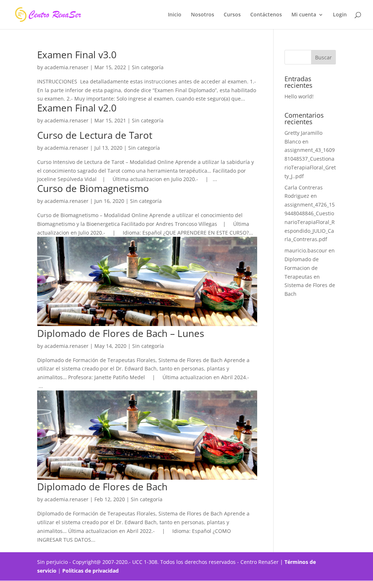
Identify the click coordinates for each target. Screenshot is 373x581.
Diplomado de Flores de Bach (102, 486)
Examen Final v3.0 (77, 54)
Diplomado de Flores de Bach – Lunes (120, 333)
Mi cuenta (303, 15)
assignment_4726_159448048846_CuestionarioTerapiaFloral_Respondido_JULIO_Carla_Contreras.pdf (309, 222)
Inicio (174, 15)
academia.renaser (66, 67)
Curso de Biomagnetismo (93, 188)
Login (340, 15)
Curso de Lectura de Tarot (94, 135)
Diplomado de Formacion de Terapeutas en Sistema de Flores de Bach (309, 276)
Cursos (232, 15)
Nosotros (202, 15)
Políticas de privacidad (91, 570)
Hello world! (299, 96)
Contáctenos (266, 15)
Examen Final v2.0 (77, 107)
